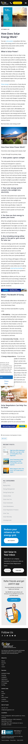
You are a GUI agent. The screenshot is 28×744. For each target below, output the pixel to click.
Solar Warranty (7, 516)
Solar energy (4, 84)
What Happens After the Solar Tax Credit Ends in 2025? (17, 470)
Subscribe (18, 570)
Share (4, 438)
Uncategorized (7, 520)
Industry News (7, 496)
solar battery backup (16, 268)
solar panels (9, 41)
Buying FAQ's (6, 485)
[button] (25, 3)
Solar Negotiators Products (15, 435)
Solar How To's (7, 499)
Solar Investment (6, 435)
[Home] (9, 645)
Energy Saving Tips (8, 492)
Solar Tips (6, 513)
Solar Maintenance (8, 506)
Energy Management (9, 489)
